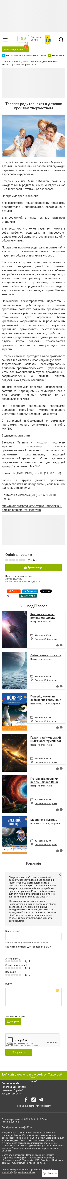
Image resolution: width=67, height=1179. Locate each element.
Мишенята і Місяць (43, 820)
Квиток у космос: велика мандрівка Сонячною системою (45, 618)
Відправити (19, 1052)
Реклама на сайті (10, 1083)
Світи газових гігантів (45, 655)
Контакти (29, 1106)
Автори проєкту (43, 1106)
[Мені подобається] (57, 645)
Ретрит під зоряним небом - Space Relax (44, 780)
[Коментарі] (61, 645)
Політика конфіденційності (15, 1169)
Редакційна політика (24, 1172)
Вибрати (14, 1021)
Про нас (20, 1106)
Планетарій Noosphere (46, 639)
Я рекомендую (35, 567)
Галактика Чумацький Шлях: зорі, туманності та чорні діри (46, 741)
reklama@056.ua (10, 1122)
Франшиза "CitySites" (12, 1090)
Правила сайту (37, 1169)
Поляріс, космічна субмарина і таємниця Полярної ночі (45, 700)
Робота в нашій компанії (14, 1087)
